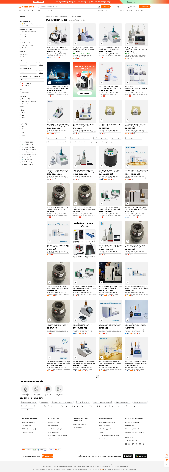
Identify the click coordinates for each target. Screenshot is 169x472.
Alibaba (48, 16)
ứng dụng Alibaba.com (114, 456)
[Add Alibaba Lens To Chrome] (47, 456)
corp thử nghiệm (117, 138)
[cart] (124, 7)
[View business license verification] (100, 469)
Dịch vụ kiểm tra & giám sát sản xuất (57, 435)
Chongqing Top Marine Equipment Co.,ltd (84, 132)
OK (41, 64)
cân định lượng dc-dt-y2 (133, 406)
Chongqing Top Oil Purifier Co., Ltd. (56, 55)
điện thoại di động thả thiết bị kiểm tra (63, 402)
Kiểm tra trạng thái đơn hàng (132, 429)
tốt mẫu (78, 142)
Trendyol (103, 464)
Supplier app (86, 456)
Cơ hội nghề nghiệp (27, 432)
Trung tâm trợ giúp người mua (107, 422)
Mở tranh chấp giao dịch (105, 429)
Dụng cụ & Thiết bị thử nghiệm (61, 16)
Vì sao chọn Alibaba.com (28, 422)
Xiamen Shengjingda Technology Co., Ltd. (136, 132)
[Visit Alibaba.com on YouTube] (140, 444)
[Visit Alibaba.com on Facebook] (126, 444)
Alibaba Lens (29, 456)
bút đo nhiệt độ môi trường (99, 406)
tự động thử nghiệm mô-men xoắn (57, 138)
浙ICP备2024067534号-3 (129, 469)
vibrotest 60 (45, 402)
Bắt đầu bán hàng (129, 425)
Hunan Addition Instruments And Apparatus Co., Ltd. (58, 94)
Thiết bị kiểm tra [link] (76, 16)
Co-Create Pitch (26, 425)
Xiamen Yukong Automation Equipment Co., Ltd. (110, 132)
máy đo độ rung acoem (116, 406)
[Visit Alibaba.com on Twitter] (133, 444)
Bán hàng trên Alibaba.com (132, 422)
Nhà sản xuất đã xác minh (80, 424)
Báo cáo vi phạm (103, 439)
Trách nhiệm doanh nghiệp (29, 429)
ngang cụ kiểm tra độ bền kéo (29, 402)
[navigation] (32, 197)
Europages (110, 464)
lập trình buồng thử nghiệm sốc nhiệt (80, 138)
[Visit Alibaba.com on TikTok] (143, 444)
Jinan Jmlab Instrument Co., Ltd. (108, 94)
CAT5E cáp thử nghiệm (141, 402)
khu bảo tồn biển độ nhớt (84, 402)
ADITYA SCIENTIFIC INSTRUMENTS (135, 57)
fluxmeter (37, 406)
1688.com (66, 464)
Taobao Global (92, 464)
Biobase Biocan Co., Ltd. (53, 132)
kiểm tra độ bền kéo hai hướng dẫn (103, 402)
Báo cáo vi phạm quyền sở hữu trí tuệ (109, 435)
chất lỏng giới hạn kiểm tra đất (134, 138)
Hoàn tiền (101, 432)
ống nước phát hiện (66, 142)
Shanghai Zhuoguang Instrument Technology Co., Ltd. (110, 55)
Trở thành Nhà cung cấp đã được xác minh (135, 433)
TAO (98, 464)
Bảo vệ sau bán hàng (53, 432)
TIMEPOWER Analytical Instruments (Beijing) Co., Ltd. (136, 94)
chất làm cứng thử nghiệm (101, 138)
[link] (166, 455)
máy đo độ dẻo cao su (27, 410)
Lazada (84, 464)
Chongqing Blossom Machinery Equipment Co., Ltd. (84, 57)
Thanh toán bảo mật (53, 422)
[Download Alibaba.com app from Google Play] (141, 456)
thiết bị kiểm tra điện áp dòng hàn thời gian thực (75, 406)
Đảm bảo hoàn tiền (53, 425)
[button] (99, 7)
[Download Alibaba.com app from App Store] (128, 456)
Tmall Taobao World (76, 464)
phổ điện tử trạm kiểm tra (123, 402)
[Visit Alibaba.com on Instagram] (136, 444)
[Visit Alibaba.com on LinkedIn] (129, 444)
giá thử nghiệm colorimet (51, 406)
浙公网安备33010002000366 (113, 469)
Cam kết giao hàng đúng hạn (55, 429)
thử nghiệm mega (107, 142)
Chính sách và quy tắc (54, 439)
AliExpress (59, 464)
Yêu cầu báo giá (77, 427)
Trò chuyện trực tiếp (104, 425)
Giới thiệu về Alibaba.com (29, 418)
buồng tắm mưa (26, 406)
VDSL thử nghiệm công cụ (91, 142)
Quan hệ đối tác (129, 437)
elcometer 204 (53, 142)
